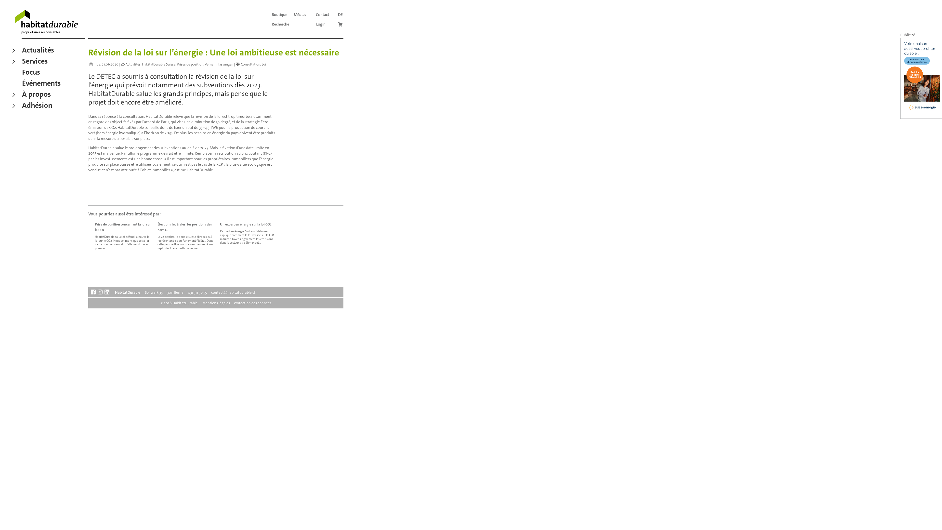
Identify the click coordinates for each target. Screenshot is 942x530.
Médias (300, 14)
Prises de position (190, 64)
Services (35, 62)
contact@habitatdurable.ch (233, 292)
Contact (322, 14)
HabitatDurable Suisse (158, 64)
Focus (31, 73)
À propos (36, 95)
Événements (41, 84)
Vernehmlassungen (219, 64)
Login (321, 24)
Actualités (38, 51)
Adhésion (37, 106)
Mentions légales (216, 303)
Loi (264, 64)
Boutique (279, 14)
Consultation (250, 64)
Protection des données (252, 303)
